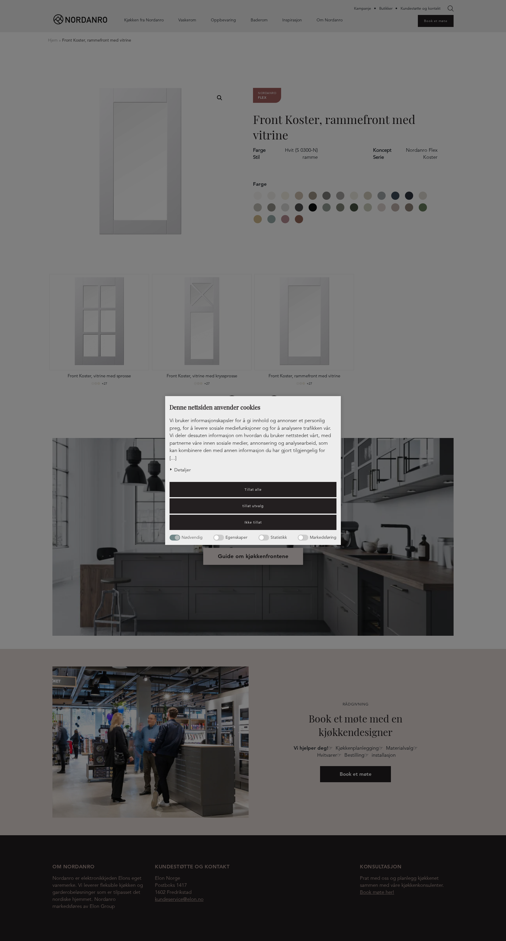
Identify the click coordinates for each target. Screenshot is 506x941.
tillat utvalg (253, 506)
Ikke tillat (253, 522)
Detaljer (182, 470)
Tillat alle (253, 489)
